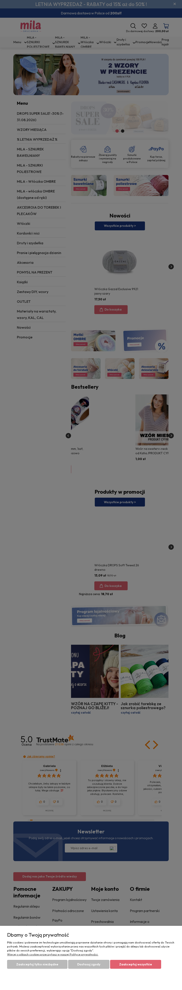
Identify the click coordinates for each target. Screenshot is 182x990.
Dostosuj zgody (88, 964)
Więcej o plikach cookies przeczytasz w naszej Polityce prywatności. (52, 954)
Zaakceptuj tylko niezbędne (37, 964)
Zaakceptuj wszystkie (135, 964)
